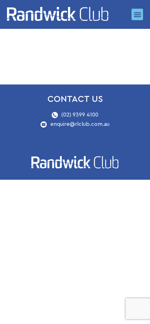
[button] (137, 14)
